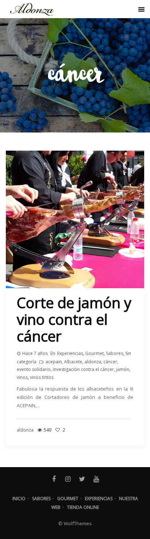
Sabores (114, 353)
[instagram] (68, 479)
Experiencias (70, 353)
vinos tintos (42, 377)
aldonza (92, 362)
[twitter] (82, 479)
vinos (22, 377)
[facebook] (54, 479)
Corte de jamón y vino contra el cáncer (74, 319)
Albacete (73, 362)
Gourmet (94, 353)
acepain (54, 362)
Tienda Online (83, 507)
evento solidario (34, 369)
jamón (122, 369)
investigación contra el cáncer (83, 369)
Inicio (18, 498)
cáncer (110, 362)
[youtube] (96, 479)
